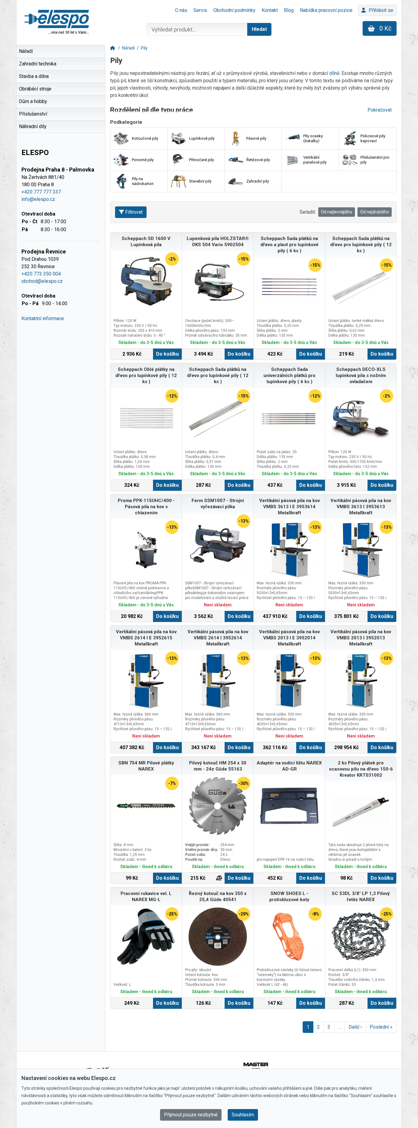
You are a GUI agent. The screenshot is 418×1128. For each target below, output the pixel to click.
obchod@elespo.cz (42, 281)
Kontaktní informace (42, 318)
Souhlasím (243, 1115)
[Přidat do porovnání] (219, 878)
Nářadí (128, 48)
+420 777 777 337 (41, 192)
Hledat (259, 29)
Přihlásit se (381, 10)
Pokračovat (380, 110)
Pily (144, 48)
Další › (355, 1027)
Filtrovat (134, 212)
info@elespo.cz (38, 199)
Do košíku (167, 354)
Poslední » (381, 1027)
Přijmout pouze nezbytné (191, 1115)
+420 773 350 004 (41, 274)
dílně (334, 73)
